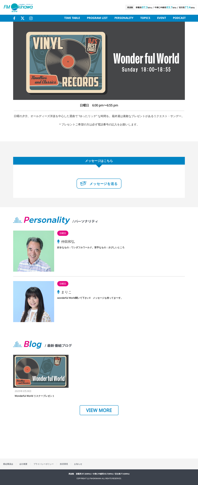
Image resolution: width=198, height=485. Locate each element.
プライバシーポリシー (44, 464)
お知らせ (78, 464)
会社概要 (23, 464)
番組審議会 (8, 464)
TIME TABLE (72, 18)
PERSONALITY (123, 18)
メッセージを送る (104, 183)
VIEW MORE (99, 410)
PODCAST (179, 18)
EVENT (161, 18)
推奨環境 (64, 464)
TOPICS (145, 18)
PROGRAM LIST (97, 18)
